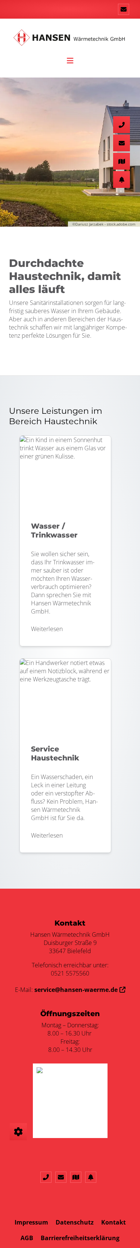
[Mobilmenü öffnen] (70, 59)
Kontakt (113, 1222)
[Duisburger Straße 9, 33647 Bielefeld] (77, 1177)
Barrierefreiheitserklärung (80, 1238)
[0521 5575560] (47, 1177)
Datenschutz (75, 1222)
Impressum (31, 1222)
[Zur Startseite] (70, 41)
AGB (27, 1238)
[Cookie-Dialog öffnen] (18, 1131)
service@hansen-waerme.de (76, 990)
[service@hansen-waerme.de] (123, 9)
